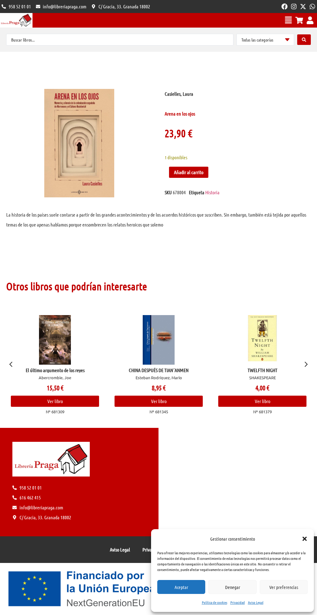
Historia (212, 192)
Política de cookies (214, 602)
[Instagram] (294, 6)
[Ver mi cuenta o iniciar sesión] (310, 20)
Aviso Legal (255, 602)
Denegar (232, 587)
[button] (305, 539)
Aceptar (181, 587)
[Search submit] (304, 39)
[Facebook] (284, 6)
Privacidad (237, 602)
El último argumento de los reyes (55, 370)
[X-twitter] (303, 6)
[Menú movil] (288, 20)
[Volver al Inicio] (16, 20)
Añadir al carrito (188, 172)
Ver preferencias (283, 587)
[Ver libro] (55, 340)
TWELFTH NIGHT (262, 370)
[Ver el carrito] (299, 20)
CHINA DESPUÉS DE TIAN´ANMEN (159, 370)
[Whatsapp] (312, 6)
